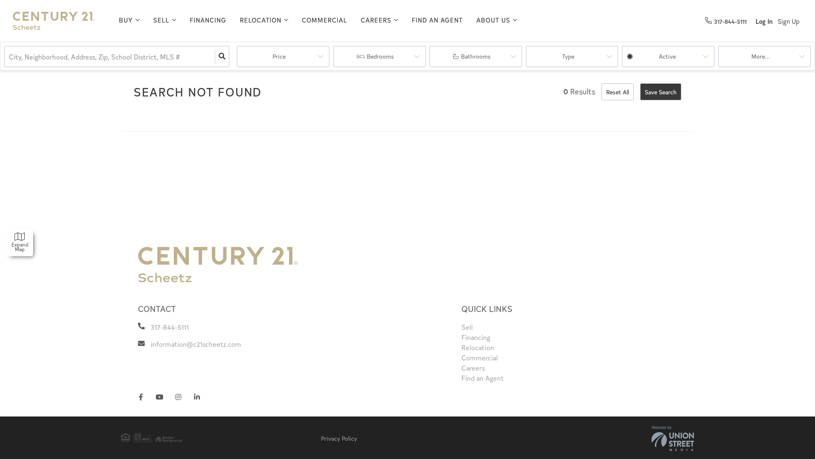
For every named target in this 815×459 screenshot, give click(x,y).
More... (760, 56)
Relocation (260, 20)
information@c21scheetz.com (196, 343)
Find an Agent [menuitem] (437, 19)
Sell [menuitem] (467, 327)
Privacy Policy (339, 438)
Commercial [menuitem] (324, 19)
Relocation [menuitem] (477, 347)
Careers (376, 20)
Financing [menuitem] (208, 19)
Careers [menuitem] (473, 367)
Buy (126, 20)
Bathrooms (476, 56)
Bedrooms (380, 56)
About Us (493, 20)
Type (568, 56)
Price (279, 56)
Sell (161, 20)
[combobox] (10, 57)
